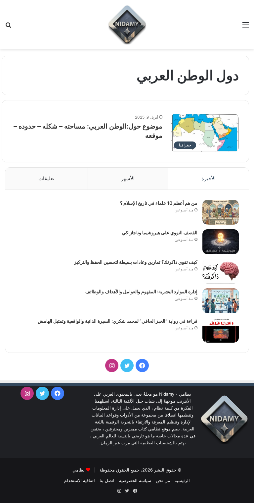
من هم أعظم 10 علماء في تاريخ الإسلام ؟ (158, 203)
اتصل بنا (107, 480)
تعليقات (46, 178)
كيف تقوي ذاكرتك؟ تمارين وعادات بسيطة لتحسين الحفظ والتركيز (135, 262)
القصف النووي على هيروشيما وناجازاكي (159, 232)
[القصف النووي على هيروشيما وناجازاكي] (220, 241)
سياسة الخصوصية (135, 480)
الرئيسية (182, 480)
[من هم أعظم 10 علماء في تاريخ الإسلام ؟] (220, 212)
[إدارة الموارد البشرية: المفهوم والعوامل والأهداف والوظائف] (220, 300)
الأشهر (128, 178)
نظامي (78, 470)
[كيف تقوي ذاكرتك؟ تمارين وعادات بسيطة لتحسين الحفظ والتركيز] (220, 271)
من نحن (163, 480)
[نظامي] (127, 24)
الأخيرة (208, 178)
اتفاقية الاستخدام (79, 480)
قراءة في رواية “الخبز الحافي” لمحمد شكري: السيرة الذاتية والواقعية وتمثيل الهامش (117, 321)
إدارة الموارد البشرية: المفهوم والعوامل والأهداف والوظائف (141, 291)
